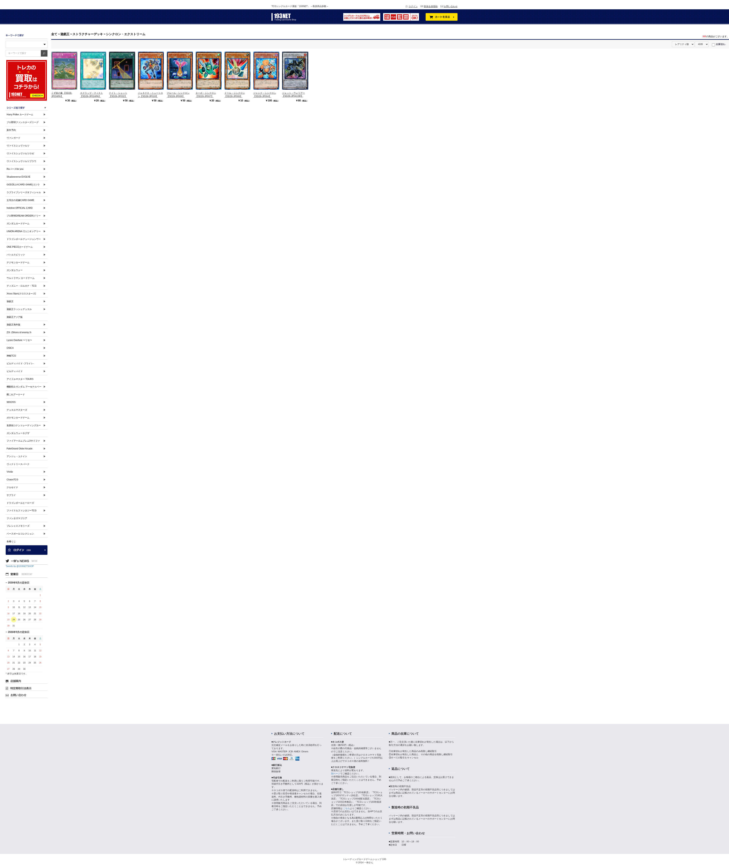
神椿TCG (11, 355)
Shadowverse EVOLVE (18, 176)
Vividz (10, 471)
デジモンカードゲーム (18, 262)
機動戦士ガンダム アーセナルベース (24, 388)
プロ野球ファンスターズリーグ (23, 122)
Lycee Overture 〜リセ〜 (19, 340)
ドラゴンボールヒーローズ (20, 503)
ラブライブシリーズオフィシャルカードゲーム (24, 193)
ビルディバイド (15, 371)
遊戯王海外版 (13, 324)
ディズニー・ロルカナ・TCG (21, 286)
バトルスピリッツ (16, 254)
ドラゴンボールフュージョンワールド (24, 240)
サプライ (11, 495)
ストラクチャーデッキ (88, 34)
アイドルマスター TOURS (20, 379)
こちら (346, 808)
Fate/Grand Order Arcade (19, 448)
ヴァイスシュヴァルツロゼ (20, 153)
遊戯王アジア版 (15, 317)
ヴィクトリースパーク (18, 464)
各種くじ (11, 541)
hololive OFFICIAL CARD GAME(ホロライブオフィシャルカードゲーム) (24, 209)
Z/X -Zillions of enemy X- (19, 332)
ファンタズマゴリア (17, 518)
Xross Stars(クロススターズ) (21, 293)
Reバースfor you (15, 169)
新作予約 (11, 130)
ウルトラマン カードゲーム (21, 278)
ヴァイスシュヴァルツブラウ (21, 161)
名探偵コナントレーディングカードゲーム (24, 426)
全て (54, 34)
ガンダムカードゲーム (18, 223)
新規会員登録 (431, 6)
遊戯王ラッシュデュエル (19, 309)
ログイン (413, 6)
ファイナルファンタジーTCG (21, 510)
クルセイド (12, 487)
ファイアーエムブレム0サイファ (23, 441)
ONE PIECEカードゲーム (20, 247)
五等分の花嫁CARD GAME (20, 200)
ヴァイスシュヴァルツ (18, 145)
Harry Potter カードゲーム (20, 114)
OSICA (10, 348)
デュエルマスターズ (17, 410)
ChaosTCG (12, 479)
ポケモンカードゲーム (18, 417)
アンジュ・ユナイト (17, 456)
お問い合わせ (451, 6)
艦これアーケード (16, 394)
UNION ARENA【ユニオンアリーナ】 (24, 232)
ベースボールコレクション (20, 533)
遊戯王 (10, 301)
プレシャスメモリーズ (18, 526)
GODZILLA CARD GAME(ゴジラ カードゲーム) (23, 185)
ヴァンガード (13, 138)
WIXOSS (11, 402)
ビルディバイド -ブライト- (20, 363)
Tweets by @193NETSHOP (20, 566)
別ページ (335, 773)
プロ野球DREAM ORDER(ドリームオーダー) (24, 217)
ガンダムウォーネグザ (18, 433)
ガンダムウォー (15, 270)
